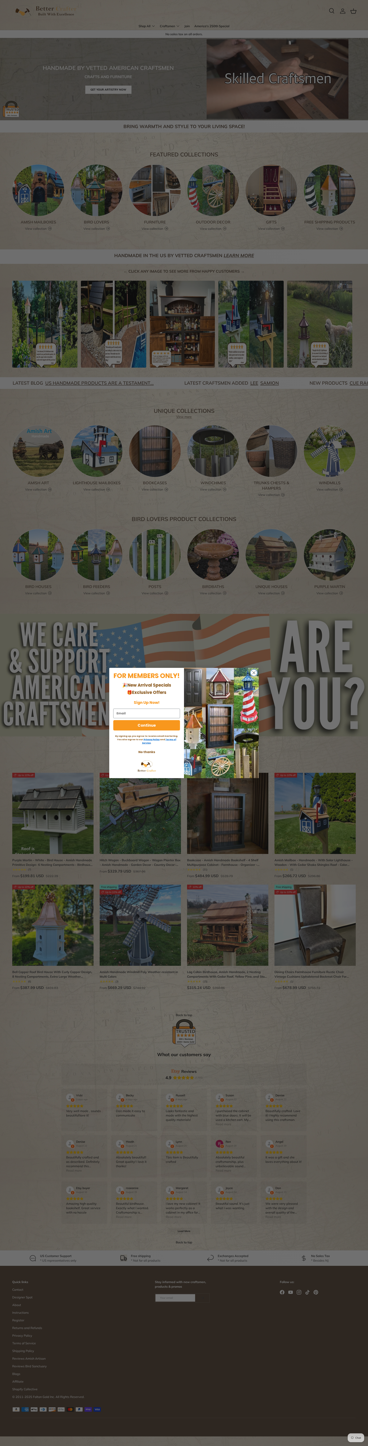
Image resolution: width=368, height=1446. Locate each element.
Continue (147, 725)
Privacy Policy (152, 739)
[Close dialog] (254, 672)
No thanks (146, 752)
